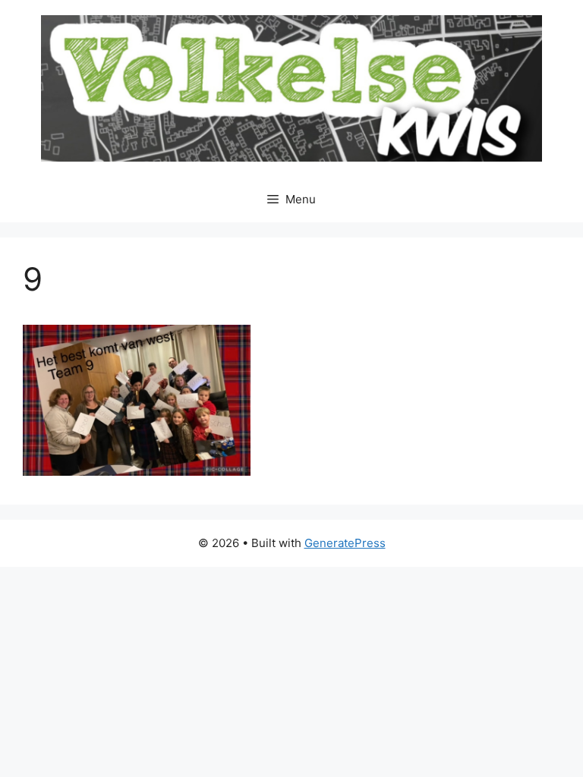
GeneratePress (345, 543)
